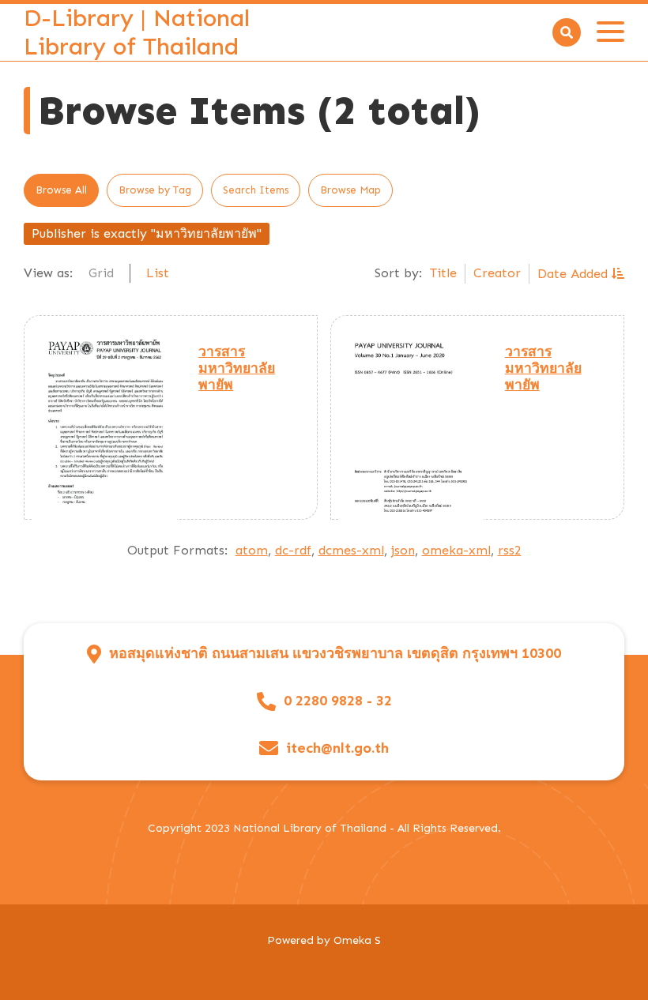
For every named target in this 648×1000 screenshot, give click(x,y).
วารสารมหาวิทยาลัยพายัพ (236, 368)
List (157, 272)
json (403, 550)
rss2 (510, 550)
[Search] (566, 32)
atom (251, 550)
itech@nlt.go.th (337, 748)
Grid (101, 272)
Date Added (574, 273)
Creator (497, 272)
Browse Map (350, 190)
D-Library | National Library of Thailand (137, 32)
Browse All (61, 190)
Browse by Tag (155, 190)
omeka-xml (456, 550)
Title (443, 272)
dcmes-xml (351, 550)
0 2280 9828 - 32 (338, 701)
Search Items (255, 190)
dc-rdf (293, 550)
